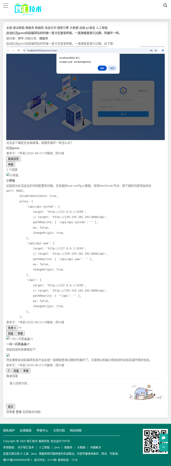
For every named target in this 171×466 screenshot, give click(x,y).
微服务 (43, 38)
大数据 (81, 447)
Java (56, 447)
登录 (19, 412)
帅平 (21, 38)
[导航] (5, 5)
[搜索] (164, 5)
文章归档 (59, 430)
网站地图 (76, 430)
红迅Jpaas (13, 148)
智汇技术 (32, 441)
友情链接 (25, 430)
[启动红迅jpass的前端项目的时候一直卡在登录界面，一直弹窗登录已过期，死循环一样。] (85, 93)
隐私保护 (9, 430)
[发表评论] (163, 438)
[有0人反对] (19, 327)
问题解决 (95, 447)
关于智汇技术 (26, 447)
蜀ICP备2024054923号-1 (17, 460)
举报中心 (42, 430)
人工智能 (44, 447)
